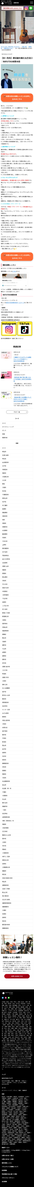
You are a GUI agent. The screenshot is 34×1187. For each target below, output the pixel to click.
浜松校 (4, 767)
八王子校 (4, 670)
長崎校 (4, 917)
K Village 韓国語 (6, 1150)
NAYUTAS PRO (5, 1084)
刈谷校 (4, 778)
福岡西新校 (5, 907)
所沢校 (4, 491)
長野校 (4, 752)
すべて (4, 423)
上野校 (4, 545)
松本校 (4, 756)
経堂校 (4, 602)
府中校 (4, 663)
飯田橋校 (4, 534)
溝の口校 (4, 684)
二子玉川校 (5, 606)
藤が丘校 (4, 803)
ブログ (3, 1082)
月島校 (4, 537)
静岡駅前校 (5, 763)
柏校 (3, 520)
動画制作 (24, 1090)
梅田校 (4, 824)
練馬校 (4, 656)
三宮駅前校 (5, 853)
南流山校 (4, 498)
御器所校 (4, 806)
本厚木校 (4, 727)
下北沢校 (4, 598)
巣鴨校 (4, 634)
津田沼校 (4, 516)
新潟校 (4, 742)
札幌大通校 (5, 455)
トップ (4, 1074)
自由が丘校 (5, 588)
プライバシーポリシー (8, 1178)
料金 (12, 1081)
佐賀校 (4, 914)
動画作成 (4, 437)
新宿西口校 (5, 616)
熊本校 (4, 921)
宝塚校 (4, 864)
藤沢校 (4, 735)
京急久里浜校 (6, 720)
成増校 (4, 652)
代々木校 (4, 584)
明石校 (4, 874)
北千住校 (4, 552)
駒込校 (4, 638)
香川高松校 (5, 896)
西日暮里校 (5, 548)
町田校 (4, 674)
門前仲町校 (5, 555)
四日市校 (4, 813)
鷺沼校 (4, 699)
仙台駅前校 (5, 462)
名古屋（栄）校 (6, 788)
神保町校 (4, 527)
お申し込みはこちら (17, 976)
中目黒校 (4, 591)
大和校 (4, 724)
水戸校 (4, 466)
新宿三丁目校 (6, 613)
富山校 (4, 745)
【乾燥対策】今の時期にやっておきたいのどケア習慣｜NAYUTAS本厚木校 (22, 399)
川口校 (4, 480)
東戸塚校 (4, 731)
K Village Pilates (26, 1150)
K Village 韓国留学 (15, 1150)
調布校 (4, 659)
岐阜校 (4, 760)
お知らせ (24, 1081)
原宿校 (4, 573)
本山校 (4, 799)
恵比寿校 (4, 577)
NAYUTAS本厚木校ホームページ (15, 302)
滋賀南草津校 (6, 817)
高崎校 (4, 473)
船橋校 (4, 509)
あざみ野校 (5, 713)
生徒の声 (9, 1082)
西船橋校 (4, 512)
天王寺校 (4, 831)
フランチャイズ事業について (10, 1166)
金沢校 (4, 749)
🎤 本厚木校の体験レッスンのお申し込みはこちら (17, 97)
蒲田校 (4, 570)
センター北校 (6, 709)
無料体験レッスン (7, 1163)
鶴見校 (4, 717)
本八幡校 (4, 505)
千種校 (4, 792)
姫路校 (4, 871)
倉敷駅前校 (5, 885)
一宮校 (4, 810)
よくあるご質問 (22, 1082)
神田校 (4, 523)
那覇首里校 (5, 928)
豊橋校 (4, 770)
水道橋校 (4, 530)
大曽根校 (4, 795)
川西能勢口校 (6, 867)
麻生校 (4, 451)
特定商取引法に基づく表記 (9, 1174)
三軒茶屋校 (5, 595)
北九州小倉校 (6, 899)
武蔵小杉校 (5, 677)
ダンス (4, 430)
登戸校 (4, 692)
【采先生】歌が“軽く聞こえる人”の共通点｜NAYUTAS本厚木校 (22, 379)
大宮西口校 (5, 477)
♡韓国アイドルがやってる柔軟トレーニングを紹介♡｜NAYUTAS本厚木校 (22, 359)
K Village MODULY (6, 1152)
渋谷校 (4, 580)
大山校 (4, 649)
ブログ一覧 (17, 412)
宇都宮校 (4, 469)
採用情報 (4, 1170)
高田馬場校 (5, 631)
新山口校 (4, 892)
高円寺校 (4, 623)
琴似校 (4, 459)
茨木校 (4, 846)
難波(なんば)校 (6, 835)
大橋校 (4, 910)
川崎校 (4, 681)
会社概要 (4, 1181)
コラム (14, 1082)
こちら (14, 271)
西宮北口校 (5, 860)
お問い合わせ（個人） (8, 1155)
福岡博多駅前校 (6, 903)
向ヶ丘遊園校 (6, 688)
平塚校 (4, 738)
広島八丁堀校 (6, 889)
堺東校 (4, 849)
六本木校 (4, 541)
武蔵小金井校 (6, 666)
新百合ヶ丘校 (6, 695)
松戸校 (4, 502)
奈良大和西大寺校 (7, 878)
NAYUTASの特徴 (6, 1081)
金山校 (4, 785)
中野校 (4, 620)
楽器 (3, 434)
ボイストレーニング (8, 427)
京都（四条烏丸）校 (8, 821)
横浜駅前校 (5, 702)
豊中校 (4, 838)
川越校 (4, 487)
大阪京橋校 (5, 828)
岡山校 (4, 881)
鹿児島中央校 (6, 924)
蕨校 (3, 484)
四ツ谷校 (4, 609)
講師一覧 (17, 1081)
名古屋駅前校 (6, 781)
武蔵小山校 (5, 566)
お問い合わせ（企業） (8, 1159)
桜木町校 (4, 706)
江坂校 (4, 842)
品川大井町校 (6, 559)
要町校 (4, 645)
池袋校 (4, 641)
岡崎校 (4, 774)
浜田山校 (4, 627)
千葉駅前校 (5, 494)
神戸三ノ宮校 (6, 856)
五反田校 (4, 563)
